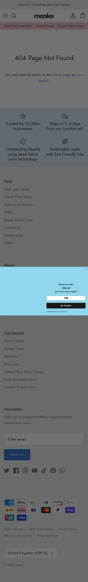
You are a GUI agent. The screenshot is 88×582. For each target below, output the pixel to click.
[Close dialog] (86, 269)
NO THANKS (66, 306)
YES (66, 298)
